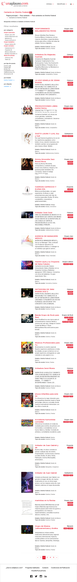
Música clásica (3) (10, 52)
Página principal (12, 15)
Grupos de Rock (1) (10, 40)
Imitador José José (43, 213)
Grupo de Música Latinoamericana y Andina (46, 527)
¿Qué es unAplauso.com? (14, 568)
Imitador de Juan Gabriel (46, 473)
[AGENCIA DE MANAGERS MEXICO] (27, 241)
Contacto (45, 568)
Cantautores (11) (9, 48)
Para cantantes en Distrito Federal (44, 15)
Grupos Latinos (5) (10, 44)
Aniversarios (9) (8, 74)
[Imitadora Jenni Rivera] (27, 371)
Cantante (6, 86)
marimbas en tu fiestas (45, 500)
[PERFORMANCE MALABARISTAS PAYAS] (27, 31)
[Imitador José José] (27, 215)
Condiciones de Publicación (60, 568)
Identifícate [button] (61, 4)
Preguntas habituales (32, 568)
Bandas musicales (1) (11, 53)
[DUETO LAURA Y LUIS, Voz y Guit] (27, 138)
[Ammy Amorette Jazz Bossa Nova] (27, 164)
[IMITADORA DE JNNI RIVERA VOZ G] (27, 292)
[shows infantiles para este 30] (27, 400)
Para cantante (25, 15)
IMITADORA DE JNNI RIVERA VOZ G (44, 290)
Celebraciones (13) (9, 72)
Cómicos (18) (9, 57)
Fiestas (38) (7, 67)
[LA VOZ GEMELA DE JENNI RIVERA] (27, 83)
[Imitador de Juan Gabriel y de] (27, 448)
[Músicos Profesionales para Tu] (27, 348)
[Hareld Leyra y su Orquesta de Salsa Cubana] (27, 265)
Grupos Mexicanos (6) (11, 36)
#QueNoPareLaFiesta (38, 571)
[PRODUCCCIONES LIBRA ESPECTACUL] (27, 109)
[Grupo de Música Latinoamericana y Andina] (27, 529)
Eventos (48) (7, 66)
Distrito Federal (8, 80)
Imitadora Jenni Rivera (45, 368)
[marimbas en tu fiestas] (27, 507)
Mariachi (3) (8, 38)
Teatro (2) (7, 59)
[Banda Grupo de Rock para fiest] (27, 318)
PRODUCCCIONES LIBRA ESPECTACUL (46, 107)
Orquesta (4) (8, 50)
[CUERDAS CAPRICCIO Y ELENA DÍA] (27, 191)
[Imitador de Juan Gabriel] (27, 482)
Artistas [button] (49, 4)
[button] (71, 4)
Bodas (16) (7, 69)
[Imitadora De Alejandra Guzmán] (27, 60)
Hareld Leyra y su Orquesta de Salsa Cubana (47, 263)
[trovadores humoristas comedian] (27, 423)
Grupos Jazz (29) (10, 34)
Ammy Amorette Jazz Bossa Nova (45, 160)
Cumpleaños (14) (9, 70)
